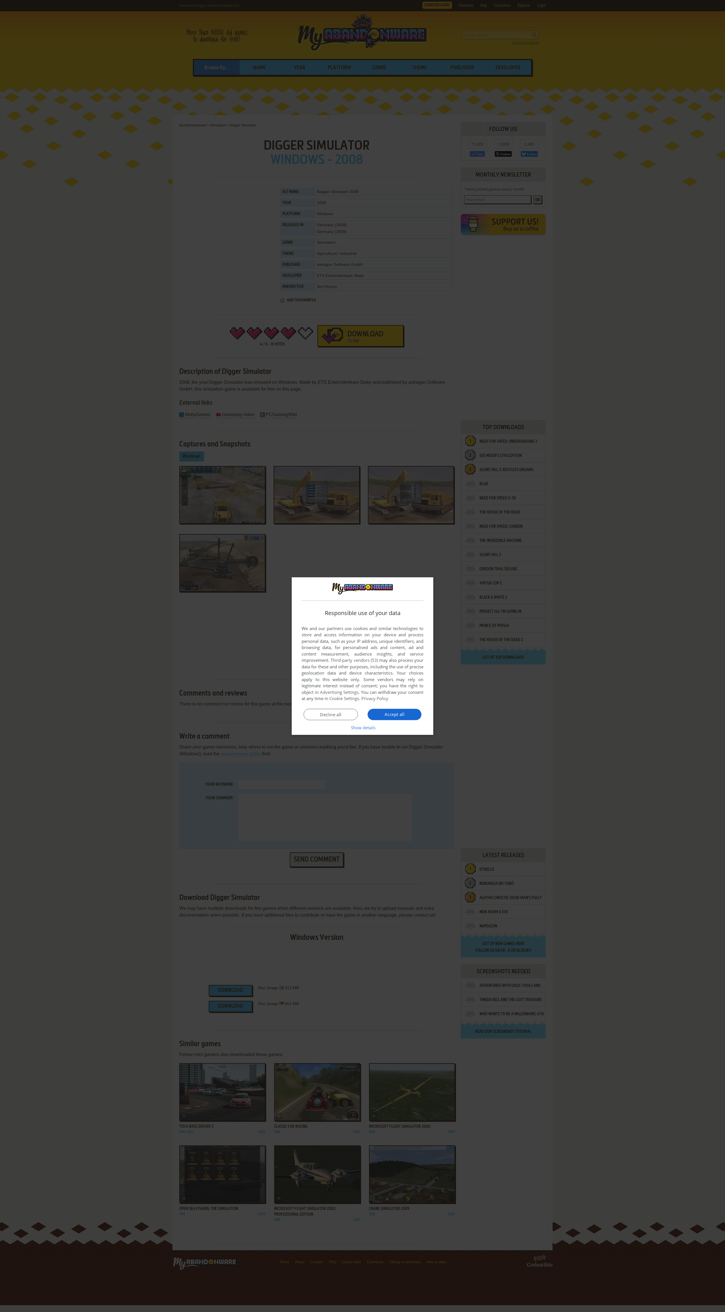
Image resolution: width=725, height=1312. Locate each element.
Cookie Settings (344, 698)
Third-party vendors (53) (354, 660)
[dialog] (362, 656)
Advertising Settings (339, 692)
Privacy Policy (374, 698)
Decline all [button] (330, 714)
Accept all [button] (394, 714)
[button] (363, 727)
